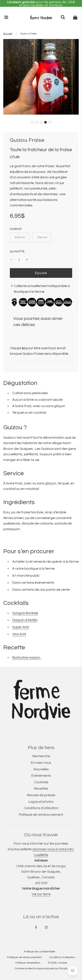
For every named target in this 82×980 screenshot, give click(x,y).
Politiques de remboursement (24, 957)
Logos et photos (41, 801)
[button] (32, 122)
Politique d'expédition (28, 962)
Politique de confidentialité (39, 951)
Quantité (17, 251)
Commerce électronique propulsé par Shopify (41, 968)
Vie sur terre (41, 894)
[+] (26, 260)
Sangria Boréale (25, 613)
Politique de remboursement (41, 814)
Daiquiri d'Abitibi (24, 620)
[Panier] (75, 17)
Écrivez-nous (41, 762)
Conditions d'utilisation (41, 808)
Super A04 (20, 627)
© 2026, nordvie (57, 962)
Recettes (41, 788)
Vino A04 (19, 634)
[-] (11, 260)
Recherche (41, 756)
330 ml (19, 237)
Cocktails (41, 782)
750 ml (42, 237)
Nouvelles (41, 769)
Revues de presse (41, 795)
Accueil (7, 33)
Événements (41, 775)
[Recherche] (62, 17)
